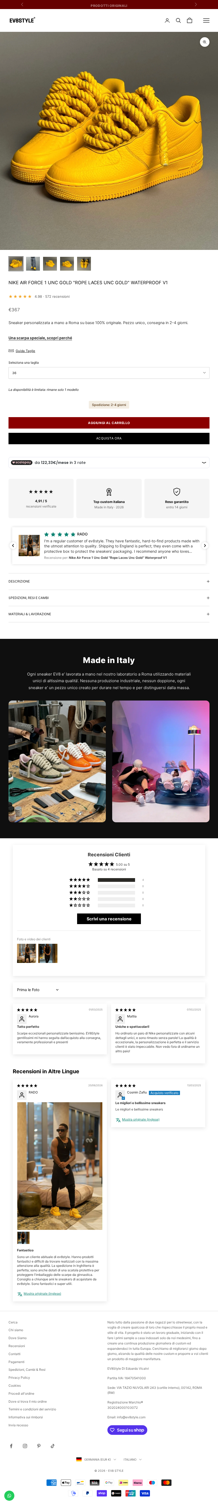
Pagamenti (16, 1362)
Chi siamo (16, 1330)
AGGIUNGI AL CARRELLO (109, 423)
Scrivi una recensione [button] (109, 918)
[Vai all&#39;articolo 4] (67, 263)
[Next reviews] (205, 545)
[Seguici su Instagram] (25, 1446)
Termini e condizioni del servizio (32, 1409)
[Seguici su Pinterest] (38, 1446)
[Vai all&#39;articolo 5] (84, 263)
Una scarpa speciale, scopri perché (40, 338)
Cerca (13, 1322)
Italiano (130, 1459)
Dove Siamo (18, 1338)
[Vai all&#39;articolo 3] (50, 263)
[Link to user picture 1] (60, 1166)
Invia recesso (18, 1425)
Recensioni (17, 1346)
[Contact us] (9, 1496)
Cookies (15, 1385)
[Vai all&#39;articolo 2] (33, 263)
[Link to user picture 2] (23, 1237)
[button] (109, 545)
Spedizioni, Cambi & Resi (27, 1370)
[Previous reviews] (13, 545)
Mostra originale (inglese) (42, 1294)
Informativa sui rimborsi (26, 1417)
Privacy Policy (19, 1378)
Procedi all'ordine (21, 1393)
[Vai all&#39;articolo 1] (16, 263)
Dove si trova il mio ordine (28, 1401)
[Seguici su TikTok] (52, 1446)
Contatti (14, 1354)
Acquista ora (109, 438)
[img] (27, 1010)
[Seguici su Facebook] (11, 1446)
